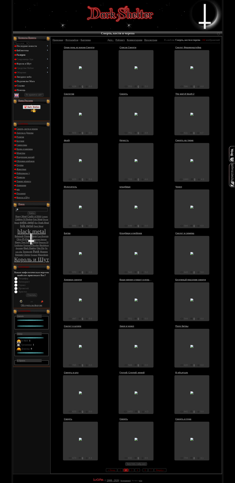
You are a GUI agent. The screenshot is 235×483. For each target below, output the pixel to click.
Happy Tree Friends (23, 242)
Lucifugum (42, 236)
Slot (36, 223)
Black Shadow (30, 248)
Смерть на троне (184, 140)
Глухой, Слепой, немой (132, 372)
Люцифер (23, 278)
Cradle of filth (34, 216)
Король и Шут (23, 197)
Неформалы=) (23, 173)
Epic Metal (37, 219)
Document (21, 193)
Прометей (23, 288)
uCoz (140, 481)
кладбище (125, 187)
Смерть (124, 94)
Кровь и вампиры (25, 149)
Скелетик (69, 94)
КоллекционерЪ (126, 481)
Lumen (45, 217)
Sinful (35, 242)
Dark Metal (38, 226)
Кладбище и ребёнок (131, 233)
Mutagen (44, 251)
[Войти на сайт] (231, 154)
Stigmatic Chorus (22, 255)
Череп (178, 187)
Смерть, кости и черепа (27, 129)
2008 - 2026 (113, 480)
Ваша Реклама (25, 100)
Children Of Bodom (23, 219)
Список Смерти (128, 47)
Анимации (21, 185)
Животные (21, 169)
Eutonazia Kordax (31, 245)
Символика (22, 145)
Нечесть (124, 140)
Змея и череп (127, 326)
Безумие (20, 141)
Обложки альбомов (26, 161)
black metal (31, 231)
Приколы (21, 177)
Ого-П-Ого (23, 239)
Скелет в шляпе (72, 326)
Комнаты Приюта (27, 38)
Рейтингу (120, 40)
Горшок (34, 255)
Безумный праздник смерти (190, 279)
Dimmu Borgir (30, 236)
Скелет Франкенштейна (188, 47)
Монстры (21, 153)
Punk (36, 251)
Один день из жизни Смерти (79, 47)
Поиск (21, 204)
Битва (67, 233)
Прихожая (58, 40)
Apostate (19, 248)
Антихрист (24, 281)
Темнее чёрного (24, 181)
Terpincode (27, 251)
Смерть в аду (71, 372)
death (67, 140)
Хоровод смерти (73, 279)
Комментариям (134, 40)
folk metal (26, 226)
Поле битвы (181, 326)
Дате (109, 40)
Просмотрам (150, 40)
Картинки (86, 40)
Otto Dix (40, 248)
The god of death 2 (184, 94)
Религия (20, 137)
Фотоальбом (71, 40)
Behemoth (19, 236)
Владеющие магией (25, 157)
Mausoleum (43, 255)
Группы (20, 165)
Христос (22, 291)
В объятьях (181, 372)
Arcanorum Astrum (38, 239)
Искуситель (70, 187)
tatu (18, 189)
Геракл (21, 285)
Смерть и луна (183, 419)
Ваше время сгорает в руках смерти (139, 279)
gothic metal (27, 222)
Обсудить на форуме (31, 305)
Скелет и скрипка (184, 233)
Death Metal (43, 222)
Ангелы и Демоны (25, 133)
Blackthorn (44, 245)
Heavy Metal (21, 216)
